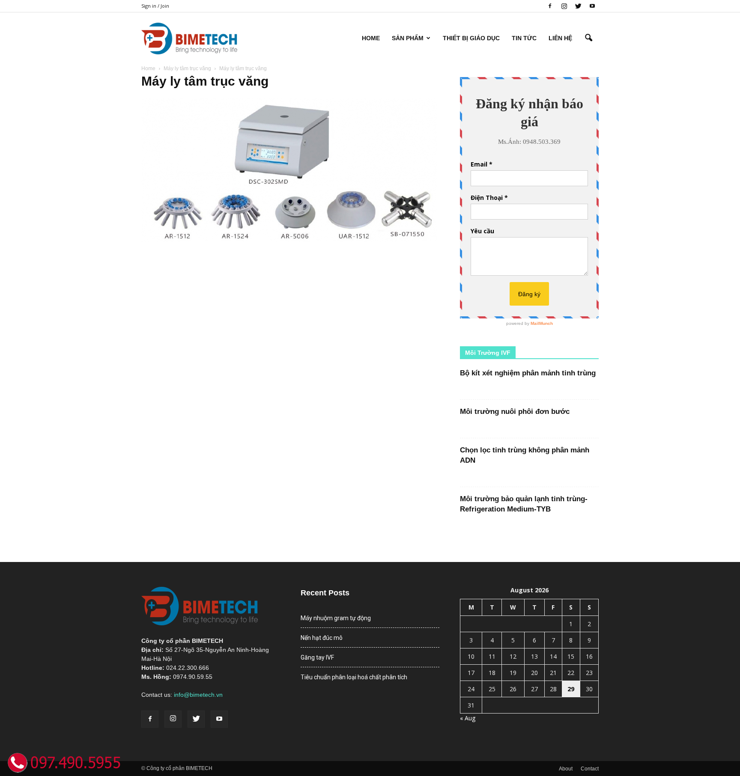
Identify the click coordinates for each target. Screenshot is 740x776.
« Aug (467, 718)
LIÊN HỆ (560, 38)
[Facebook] (549, 6)
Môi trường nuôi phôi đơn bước (515, 411)
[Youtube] (592, 6)
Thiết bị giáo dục (471, 38)
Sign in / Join (155, 6)
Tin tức (524, 38)
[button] (588, 38)
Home (371, 38)
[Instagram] (564, 6)
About (566, 769)
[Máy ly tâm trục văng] (289, 240)
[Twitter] (578, 6)
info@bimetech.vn (198, 694)
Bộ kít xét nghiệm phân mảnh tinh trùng (528, 373)
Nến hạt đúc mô (322, 637)
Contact (590, 769)
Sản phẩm (408, 38)
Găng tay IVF (317, 657)
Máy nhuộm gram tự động (336, 618)
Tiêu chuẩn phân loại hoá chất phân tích (354, 677)
